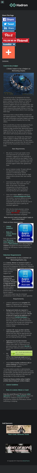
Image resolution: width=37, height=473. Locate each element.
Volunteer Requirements (12, 255)
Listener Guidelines (12, 385)
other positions (21, 396)
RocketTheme (26, 461)
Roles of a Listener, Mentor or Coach (17, 390)
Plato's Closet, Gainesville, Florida (18, 434)
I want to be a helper (10, 66)
